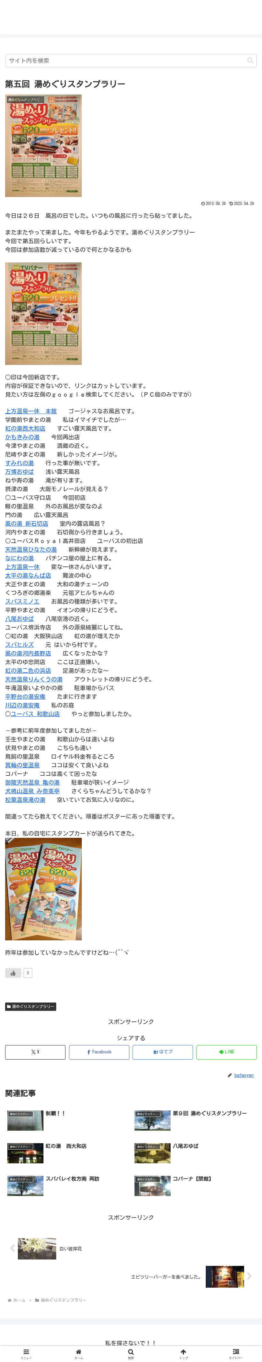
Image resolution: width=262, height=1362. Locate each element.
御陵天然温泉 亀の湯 (32, 782)
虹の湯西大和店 (25, 428)
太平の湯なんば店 (28, 575)
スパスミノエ (22, 601)
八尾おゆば (19, 619)
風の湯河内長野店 (28, 653)
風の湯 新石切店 (26, 523)
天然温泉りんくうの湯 (34, 679)
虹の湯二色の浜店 (28, 670)
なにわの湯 (19, 558)
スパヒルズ (19, 645)
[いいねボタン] (13, 973)
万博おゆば (19, 472)
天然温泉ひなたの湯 (31, 549)
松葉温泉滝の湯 (25, 800)
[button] (250, 60)
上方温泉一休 (22, 567)
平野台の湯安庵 (25, 696)
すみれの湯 (19, 463)
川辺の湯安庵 (22, 705)
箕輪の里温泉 (22, 765)
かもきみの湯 (22, 437)
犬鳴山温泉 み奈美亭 (32, 791)
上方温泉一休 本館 (31, 411)
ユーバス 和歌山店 (35, 714)
